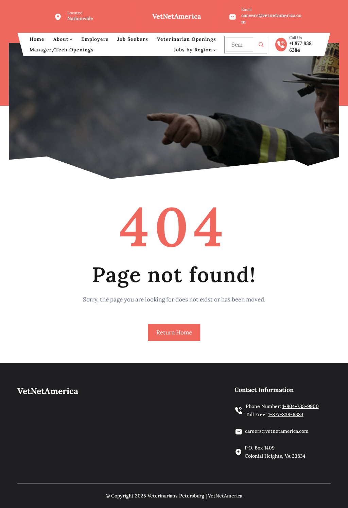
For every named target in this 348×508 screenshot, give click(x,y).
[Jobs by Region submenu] (214, 49)
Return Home (174, 332)
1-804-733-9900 (300, 406)
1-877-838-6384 (285, 414)
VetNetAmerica (176, 16)
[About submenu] (71, 39)
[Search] (261, 44)
